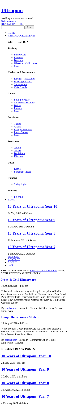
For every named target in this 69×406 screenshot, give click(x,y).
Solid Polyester (21, 99)
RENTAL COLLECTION (21, 35)
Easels (17, 168)
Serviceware (20, 84)
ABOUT (12, 262)
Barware (18, 60)
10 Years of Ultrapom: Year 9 (31, 220)
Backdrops (19, 153)
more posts (13, 256)
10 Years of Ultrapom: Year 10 (32, 206)
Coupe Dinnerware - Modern (20, 317)
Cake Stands (20, 87)
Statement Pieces (22, 171)
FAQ (10, 265)
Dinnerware (20, 54)
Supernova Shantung (24, 102)
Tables (17, 123)
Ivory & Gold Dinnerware (18, 279)
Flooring (18, 196)
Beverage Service (23, 81)
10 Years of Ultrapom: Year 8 (31, 233)
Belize (17, 105)
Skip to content (9, 21)
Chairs (17, 126)
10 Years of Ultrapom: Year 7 (31, 247)
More (17, 66)
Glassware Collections (25, 63)
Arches (17, 150)
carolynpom (11, 308)
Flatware (18, 57)
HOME (11, 32)
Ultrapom (12, 10)
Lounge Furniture (23, 129)
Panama (18, 108)
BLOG (11, 199)
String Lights (20, 184)
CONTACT (14, 259)
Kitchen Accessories (24, 78)
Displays (18, 156)
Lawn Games (21, 132)
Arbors (17, 147)
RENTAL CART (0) (11, 24)
